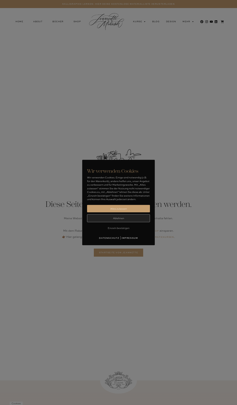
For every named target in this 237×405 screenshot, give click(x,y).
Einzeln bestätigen (118, 228)
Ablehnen (118, 218)
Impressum (130, 237)
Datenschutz (109, 237)
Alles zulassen (118, 208)
